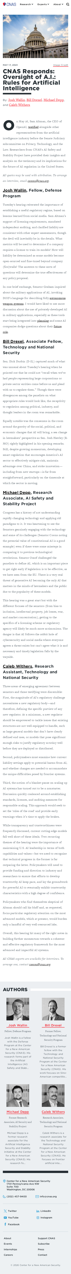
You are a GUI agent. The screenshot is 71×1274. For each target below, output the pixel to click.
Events (8, 1243)
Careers (8, 1254)
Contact (42, 1254)
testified (33, 127)
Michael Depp (54, 99)
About (7, 1238)
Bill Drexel (34, 99)
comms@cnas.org (38, 181)
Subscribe (44, 1243)
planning (43, 321)
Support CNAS (46, 1238)
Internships (10, 1249)
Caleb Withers (19, 104)
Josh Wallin (16, 99)
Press (41, 1249)
